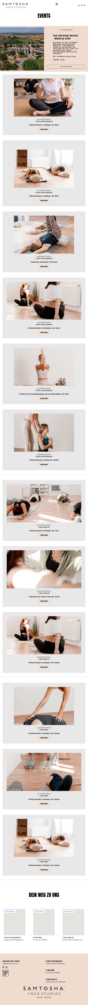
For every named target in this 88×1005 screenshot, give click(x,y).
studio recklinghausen (54, 961)
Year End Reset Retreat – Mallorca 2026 (65, 37)
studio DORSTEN (51, 979)
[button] (56, 4)
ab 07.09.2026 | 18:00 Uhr (44, 119)
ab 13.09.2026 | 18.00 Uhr (44, 190)
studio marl (50, 970)
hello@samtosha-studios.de (10, 963)
